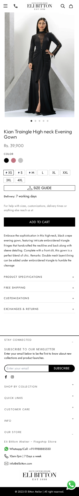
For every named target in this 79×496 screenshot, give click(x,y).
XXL (65, 172)
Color (8, 154)
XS (10, 172)
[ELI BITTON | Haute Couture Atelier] (39, 6)
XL (54, 172)
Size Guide (42, 188)
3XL (8, 180)
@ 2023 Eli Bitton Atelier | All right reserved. (39, 492)
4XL (19, 180)
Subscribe (62, 368)
